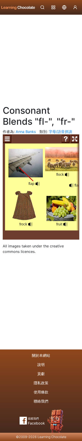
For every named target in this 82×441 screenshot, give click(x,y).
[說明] (65, 138)
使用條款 (41, 392)
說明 (41, 364)
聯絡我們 (41, 401)
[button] (37, 183)
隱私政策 (41, 383)
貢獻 (41, 373)
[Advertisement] (41, 58)
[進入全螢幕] (74, 138)
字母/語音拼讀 (60, 131)
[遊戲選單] (7, 138)
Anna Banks (26, 131)
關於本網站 (41, 355)
